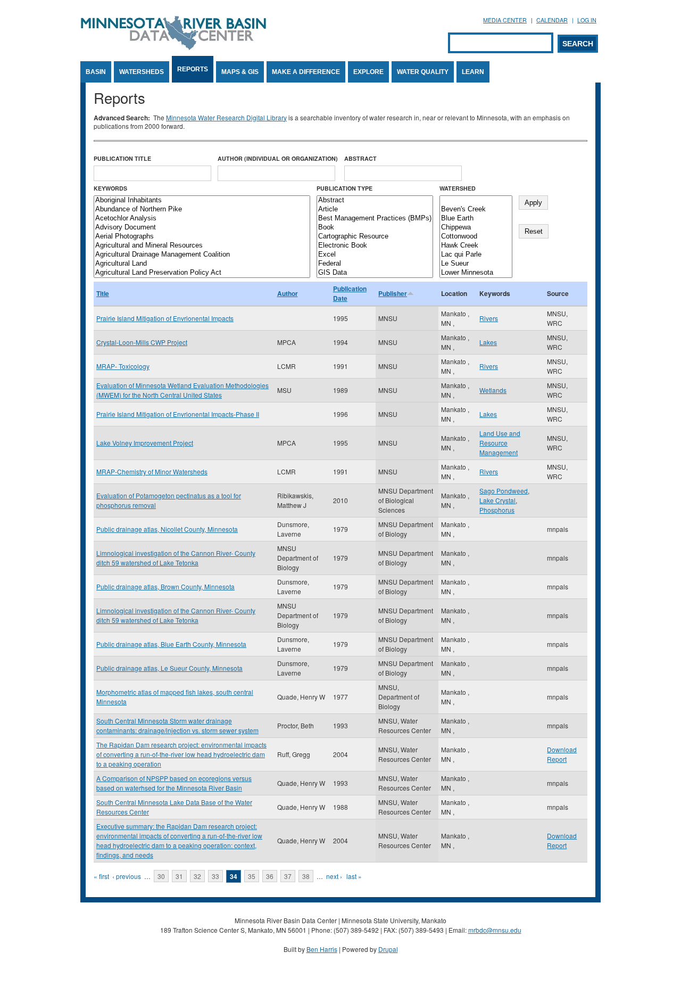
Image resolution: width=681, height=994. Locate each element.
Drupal (388, 949)
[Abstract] (375, 200)
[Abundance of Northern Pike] (202, 209)
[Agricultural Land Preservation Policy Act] (202, 272)
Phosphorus (496, 509)
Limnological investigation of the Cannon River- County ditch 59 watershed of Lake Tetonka (175, 557)
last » (354, 876)
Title (102, 293)
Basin (96, 72)
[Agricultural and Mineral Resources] (202, 245)
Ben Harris (321, 949)
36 (269, 876)
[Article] (375, 209)
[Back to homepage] (173, 47)
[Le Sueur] (476, 263)
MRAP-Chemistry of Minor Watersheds (151, 471)
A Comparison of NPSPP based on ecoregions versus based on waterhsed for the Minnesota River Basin (174, 783)
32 (197, 876)
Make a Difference (306, 72)
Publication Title (122, 158)
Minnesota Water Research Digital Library (226, 117)
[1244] (476, 200)
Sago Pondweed (503, 490)
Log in (586, 20)
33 (215, 876)
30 (161, 876)
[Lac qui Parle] (476, 254)
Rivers (488, 318)
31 (179, 876)
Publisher (392, 293)
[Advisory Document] (202, 227)
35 (251, 876)
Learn (473, 72)
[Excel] (375, 254)
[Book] (375, 227)
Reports (192, 69)
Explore (368, 72)
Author (287, 293)
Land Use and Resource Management (499, 443)
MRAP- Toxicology (123, 366)
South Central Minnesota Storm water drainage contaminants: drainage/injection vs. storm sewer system (177, 725)
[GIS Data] (375, 272)
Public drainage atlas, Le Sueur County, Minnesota (169, 667)
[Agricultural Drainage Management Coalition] (202, 254)
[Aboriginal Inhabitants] (202, 200)
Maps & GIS (240, 72)
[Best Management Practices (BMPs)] (375, 218)
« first (101, 876)
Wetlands (492, 390)
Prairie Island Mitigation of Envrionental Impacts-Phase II (177, 413)
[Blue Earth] (476, 218)
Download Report (562, 754)
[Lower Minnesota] (476, 272)
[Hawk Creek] (476, 245)
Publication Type (344, 188)
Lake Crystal (497, 500)
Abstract (360, 158)
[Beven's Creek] (476, 209)
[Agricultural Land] (202, 263)
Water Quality (423, 72)
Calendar (552, 20)
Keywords (110, 188)
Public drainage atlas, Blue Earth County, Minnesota (171, 643)
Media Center (505, 20)
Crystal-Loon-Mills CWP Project (141, 342)
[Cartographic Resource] (375, 236)
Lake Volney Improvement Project (144, 442)
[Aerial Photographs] (202, 236)
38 (306, 876)
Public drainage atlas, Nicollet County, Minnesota (167, 528)
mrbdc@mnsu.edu (494, 929)
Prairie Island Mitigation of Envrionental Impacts (165, 318)
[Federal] (375, 263)
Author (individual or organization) (278, 158)
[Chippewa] (476, 227)
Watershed (457, 188)
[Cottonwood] (476, 236)
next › (334, 876)
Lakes (488, 342)
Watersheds (141, 72)
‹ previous (126, 876)
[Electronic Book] (375, 245)
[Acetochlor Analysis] (202, 218)
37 (288, 876)
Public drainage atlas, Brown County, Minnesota (165, 586)
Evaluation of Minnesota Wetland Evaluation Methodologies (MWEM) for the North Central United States (182, 390)
